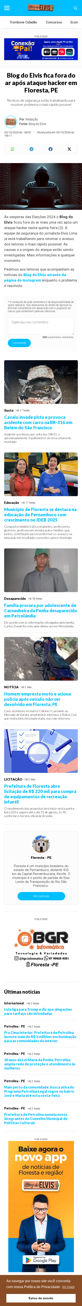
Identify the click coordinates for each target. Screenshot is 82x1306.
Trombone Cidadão (23, 22)
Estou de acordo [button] (41, 1298)
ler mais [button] (68, 1287)
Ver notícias (41, 896)
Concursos (54, 22)
